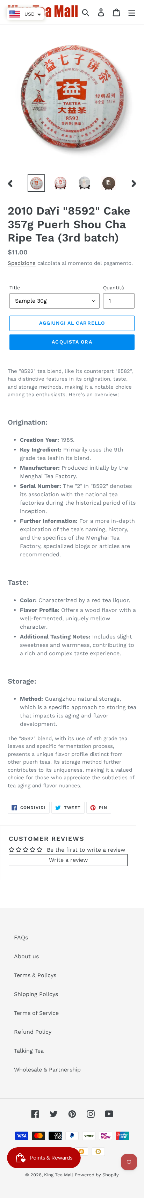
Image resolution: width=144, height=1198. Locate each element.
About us (26, 956)
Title (14, 287)
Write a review (68, 860)
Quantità (113, 287)
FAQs (21, 937)
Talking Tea (29, 1050)
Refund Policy (32, 1032)
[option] (36, 183)
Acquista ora (72, 342)
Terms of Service (36, 1013)
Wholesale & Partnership (47, 1069)
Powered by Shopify (97, 1174)
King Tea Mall (58, 1174)
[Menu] (131, 12)
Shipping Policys (36, 994)
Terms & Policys (35, 975)
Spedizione (22, 263)
